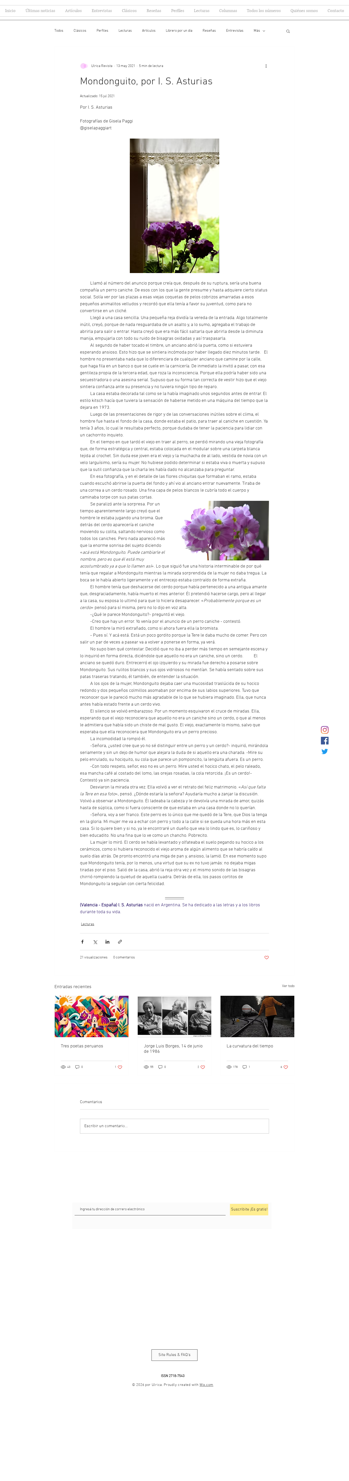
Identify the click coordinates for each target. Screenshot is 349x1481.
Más (257, 31)
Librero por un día (179, 31)
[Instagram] (325, 730)
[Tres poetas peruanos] (92, 1016)
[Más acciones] (266, 66)
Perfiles (102, 31)
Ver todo (288, 986)
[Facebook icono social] (325, 740)
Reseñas (209, 31)
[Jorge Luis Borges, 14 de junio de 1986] (175, 1016)
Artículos (149, 31)
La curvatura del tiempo (250, 1046)
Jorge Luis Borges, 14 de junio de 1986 (173, 1049)
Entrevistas (234, 31)
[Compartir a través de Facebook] (82, 941)
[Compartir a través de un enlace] (120, 941)
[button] (288, 31)
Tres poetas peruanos (82, 1046)
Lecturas (125, 31)
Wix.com (206, 1385)
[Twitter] (325, 751)
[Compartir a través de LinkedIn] (107, 941)
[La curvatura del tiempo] (257, 1016)
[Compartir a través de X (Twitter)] (94, 941)
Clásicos (80, 31)
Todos (58, 31)
